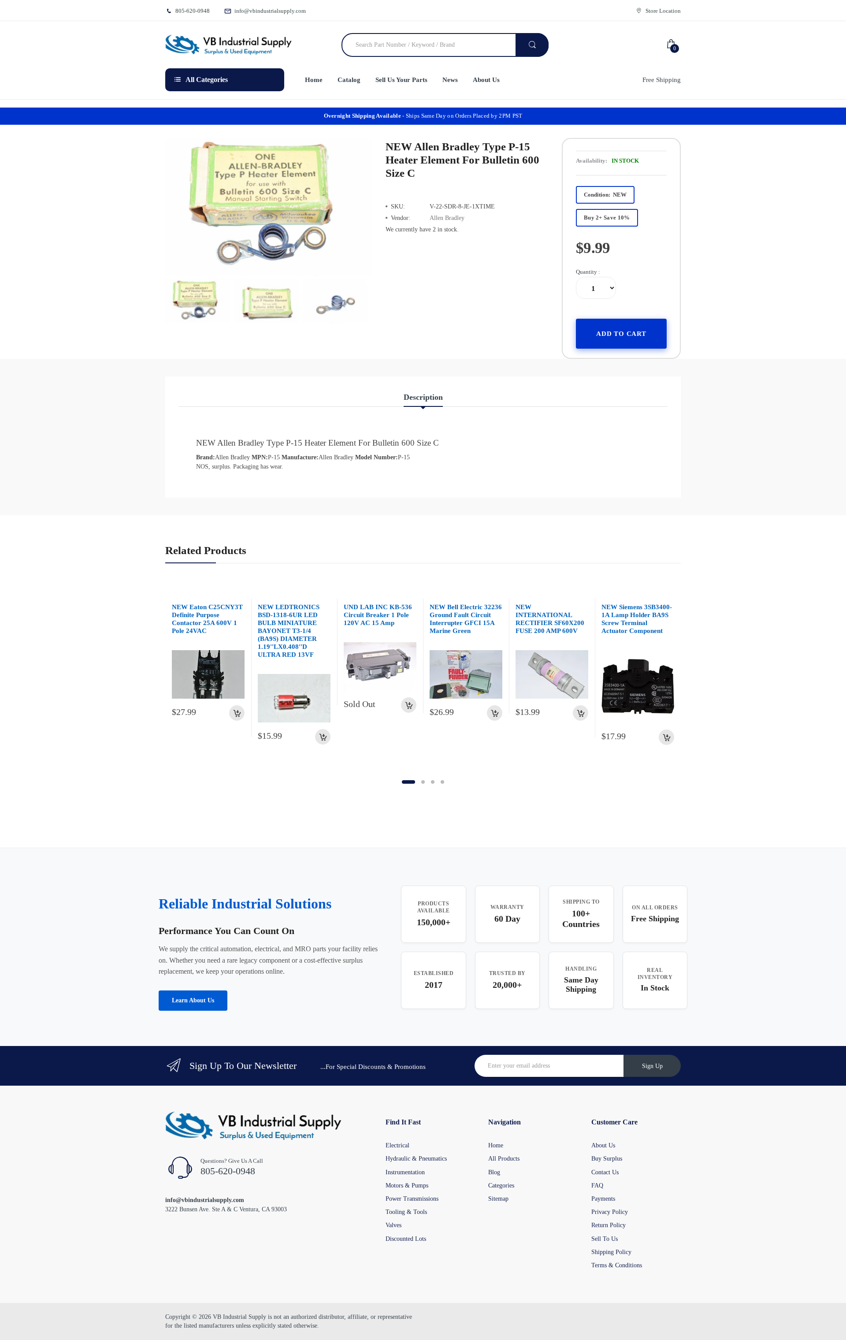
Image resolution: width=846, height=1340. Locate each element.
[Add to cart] (237, 713)
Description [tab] (423, 397)
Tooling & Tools (406, 1212)
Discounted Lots (406, 1239)
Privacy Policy (609, 1212)
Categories (501, 1185)
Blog (494, 1172)
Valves (393, 1225)
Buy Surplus (606, 1158)
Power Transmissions (412, 1198)
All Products (503, 1158)
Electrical (397, 1145)
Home (495, 1145)
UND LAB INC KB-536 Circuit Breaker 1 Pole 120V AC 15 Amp (378, 614)
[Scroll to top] (9, 1326)
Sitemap (498, 1198)
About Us (603, 1145)
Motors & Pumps (407, 1185)
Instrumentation (405, 1172)
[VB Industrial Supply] (228, 45)
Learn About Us (193, 1000)
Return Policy (608, 1225)
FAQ (597, 1185)
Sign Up (652, 1066)
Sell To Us (604, 1239)
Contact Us (605, 1172)
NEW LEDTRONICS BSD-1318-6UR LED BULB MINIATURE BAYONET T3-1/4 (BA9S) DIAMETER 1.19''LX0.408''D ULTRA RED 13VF (288, 630)
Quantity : (588, 271)
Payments (603, 1198)
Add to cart (621, 333)
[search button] (532, 45)
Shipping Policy (611, 1252)
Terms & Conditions (616, 1265)
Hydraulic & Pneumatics (416, 1158)
